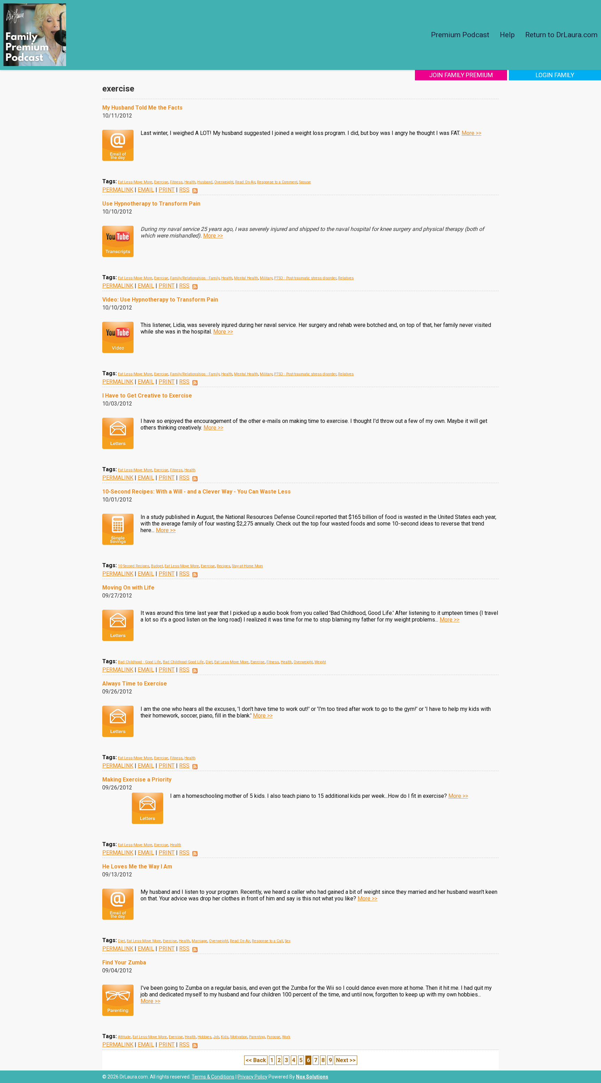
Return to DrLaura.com (561, 35)
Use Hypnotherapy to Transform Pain (151, 203)
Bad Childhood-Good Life (183, 662)
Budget (157, 566)
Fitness (176, 182)
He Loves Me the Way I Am (137, 866)
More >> (471, 133)
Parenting (257, 1037)
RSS (184, 189)
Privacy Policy (252, 1077)
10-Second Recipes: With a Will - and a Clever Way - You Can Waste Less (196, 491)
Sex (287, 941)
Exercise (161, 182)
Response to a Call (267, 941)
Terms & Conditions (213, 1077)
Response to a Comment (277, 182)
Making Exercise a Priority (136, 779)
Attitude (124, 1037)
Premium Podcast (460, 35)
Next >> (346, 1060)
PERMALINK (117, 189)
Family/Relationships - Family (194, 278)
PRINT (167, 189)
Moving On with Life (128, 587)
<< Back (256, 1060)
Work (286, 1037)
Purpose (273, 1037)
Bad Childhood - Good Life (139, 662)
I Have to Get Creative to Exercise (147, 395)
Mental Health (246, 278)
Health (189, 182)
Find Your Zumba (124, 962)
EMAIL (146, 189)
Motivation (238, 1037)
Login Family (555, 75)
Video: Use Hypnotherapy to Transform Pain (160, 299)
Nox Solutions (312, 1077)
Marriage (199, 941)
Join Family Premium (461, 75)
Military (266, 278)
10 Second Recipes (133, 566)
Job (216, 1037)
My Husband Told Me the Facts (142, 107)
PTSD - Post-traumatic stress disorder (305, 278)
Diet (209, 662)
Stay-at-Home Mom (247, 566)
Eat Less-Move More (135, 182)
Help (507, 35)
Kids (225, 1037)
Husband (205, 182)
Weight (320, 662)
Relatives (346, 278)
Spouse (305, 182)
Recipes (223, 566)
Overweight (223, 182)
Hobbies (204, 1037)
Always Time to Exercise (134, 683)
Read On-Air (245, 182)
